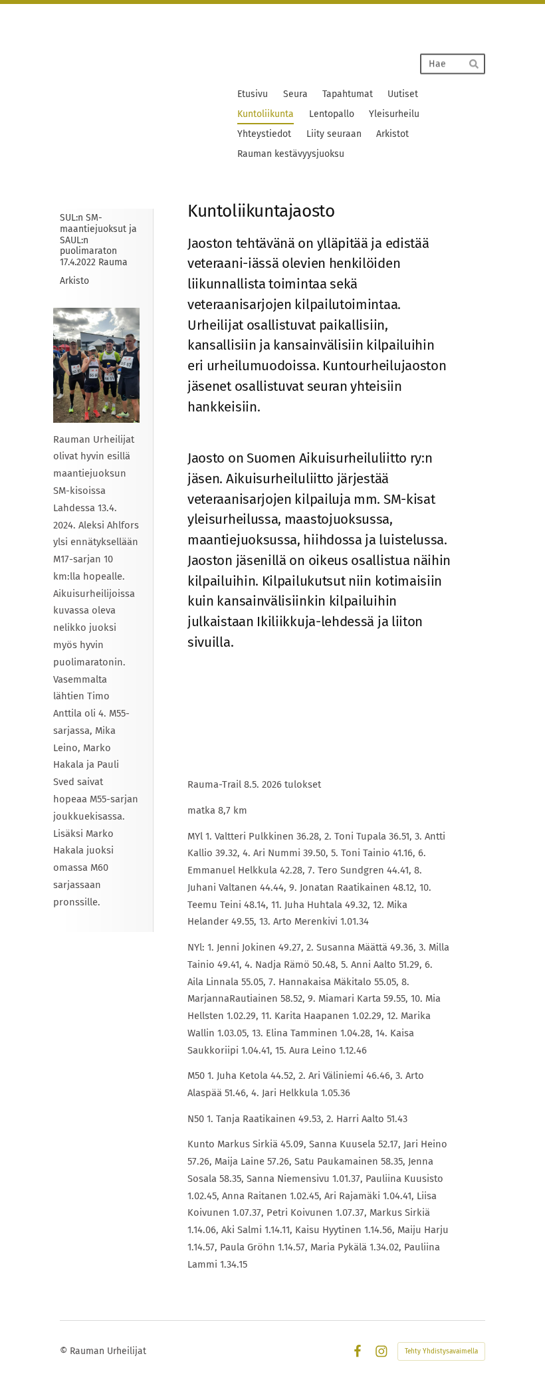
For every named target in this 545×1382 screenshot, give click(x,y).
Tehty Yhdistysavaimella (441, 1351)
